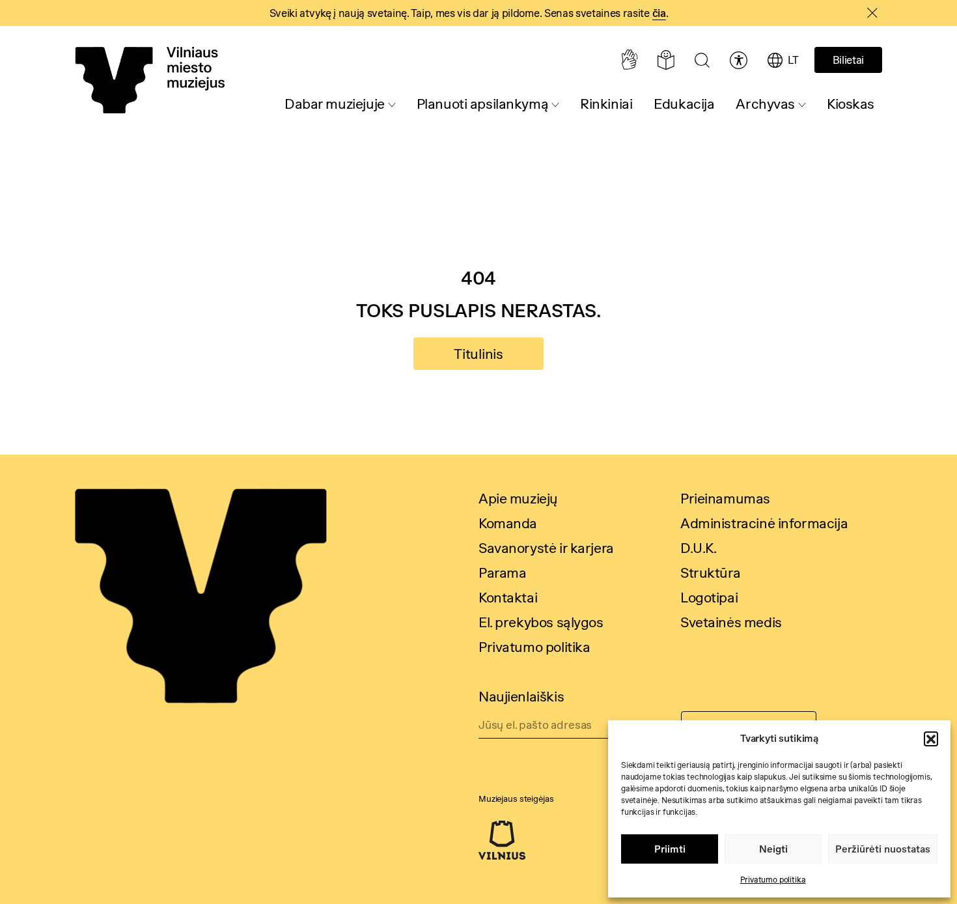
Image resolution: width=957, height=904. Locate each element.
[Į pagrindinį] (150, 80)
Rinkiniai (606, 103)
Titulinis (478, 353)
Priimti (670, 849)
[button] (930, 738)
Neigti (773, 849)
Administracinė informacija (764, 523)
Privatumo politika (773, 879)
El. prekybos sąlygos (540, 622)
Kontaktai (507, 597)
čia (659, 13)
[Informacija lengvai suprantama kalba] (666, 60)
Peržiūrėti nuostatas (882, 849)
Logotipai (709, 597)
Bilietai (848, 60)
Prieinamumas (725, 498)
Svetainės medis (731, 622)
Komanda (507, 523)
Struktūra (710, 572)
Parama (502, 572)
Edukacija (684, 103)
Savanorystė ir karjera (546, 548)
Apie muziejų (518, 498)
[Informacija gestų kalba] (629, 60)
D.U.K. (698, 548)
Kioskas (850, 103)
